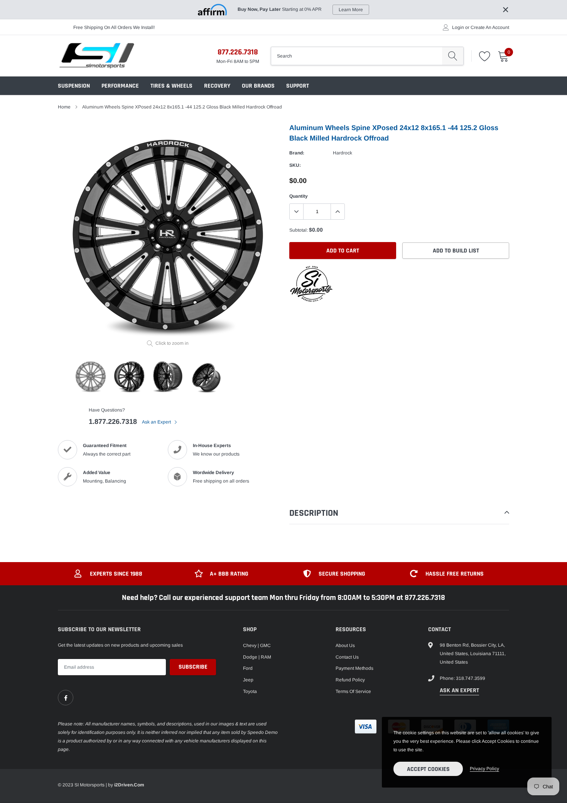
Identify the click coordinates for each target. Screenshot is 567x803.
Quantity (298, 196)
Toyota (250, 691)
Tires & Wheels (171, 86)
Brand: (296, 153)
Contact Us (347, 657)
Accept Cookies (428, 769)
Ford (248, 668)
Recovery (217, 86)
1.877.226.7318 (113, 421)
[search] (452, 56)
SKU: (295, 165)
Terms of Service (353, 691)
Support (297, 86)
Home (64, 107)
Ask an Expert (157, 422)
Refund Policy (350, 680)
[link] (65, 697)
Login (458, 27)
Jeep (248, 680)
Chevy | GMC (257, 645)
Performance (120, 86)
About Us (345, 645)
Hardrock (342, 153)
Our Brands (258, 86)
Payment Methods (354, 668)
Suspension (74, 86)
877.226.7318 (238, 52)
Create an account (490, 27)
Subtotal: (298, 230)
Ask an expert (459, 690)
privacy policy (484, 768)
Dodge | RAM (257, 657)
